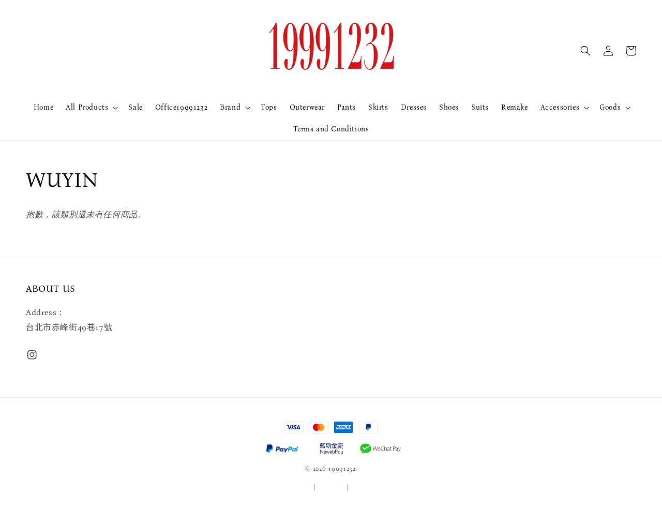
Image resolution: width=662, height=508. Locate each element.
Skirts (378, 107)
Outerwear (307, 107)
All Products (87, 107)
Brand (230, 107)
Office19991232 (181, 107)
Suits (480, 107)
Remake (514, 107)
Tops (269, 107)
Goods (610, 107)
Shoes (449, 107)
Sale (135, 107)
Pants (346, 107)
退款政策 (364, 487)
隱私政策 (331, 487)
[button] (585, 50)
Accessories (560, 107)
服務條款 (298, 487)
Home (43, 107)
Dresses (414, 107)
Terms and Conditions (331, 129)
